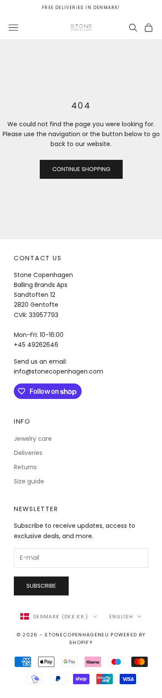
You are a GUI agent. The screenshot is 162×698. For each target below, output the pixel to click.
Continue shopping (81, 169)
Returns (25, 467)
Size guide (29, 481)
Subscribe (41, 586)
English (121, 616)
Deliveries (28, 453)
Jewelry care (33, 438)
